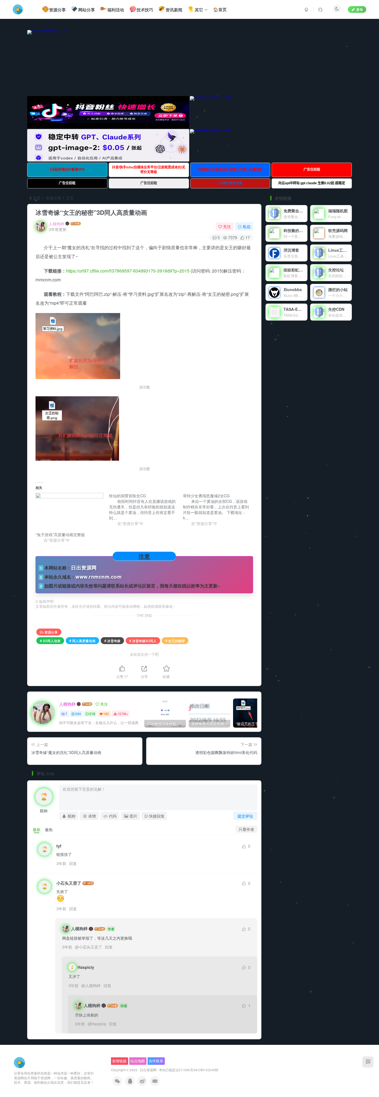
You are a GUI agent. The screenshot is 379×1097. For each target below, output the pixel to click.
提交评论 (245, 816)
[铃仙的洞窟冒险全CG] (146, 509)
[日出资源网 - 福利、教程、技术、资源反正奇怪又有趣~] (19, 1062)
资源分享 (53, 198)
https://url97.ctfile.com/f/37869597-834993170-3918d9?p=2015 (128, 271)
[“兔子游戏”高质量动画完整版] (69, 512)
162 (106, 713)
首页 (36, 198)
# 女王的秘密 (175, 640)
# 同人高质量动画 (82, 640)
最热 (49, 829)
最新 (37, 829)
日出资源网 (148, 1070)
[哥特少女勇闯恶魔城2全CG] (219, 509)
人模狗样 (56, 223)
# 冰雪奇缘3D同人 (142, 640)
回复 (73, 863)
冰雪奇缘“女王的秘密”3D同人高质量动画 (91, 212)
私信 (247, 226)
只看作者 (246, 829)
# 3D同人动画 (50, 640)
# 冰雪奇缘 (112, 640)
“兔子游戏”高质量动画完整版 (60, 534)
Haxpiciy (99, 1024)
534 (78, 713)
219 (92, 713)
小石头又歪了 (68, 883)
